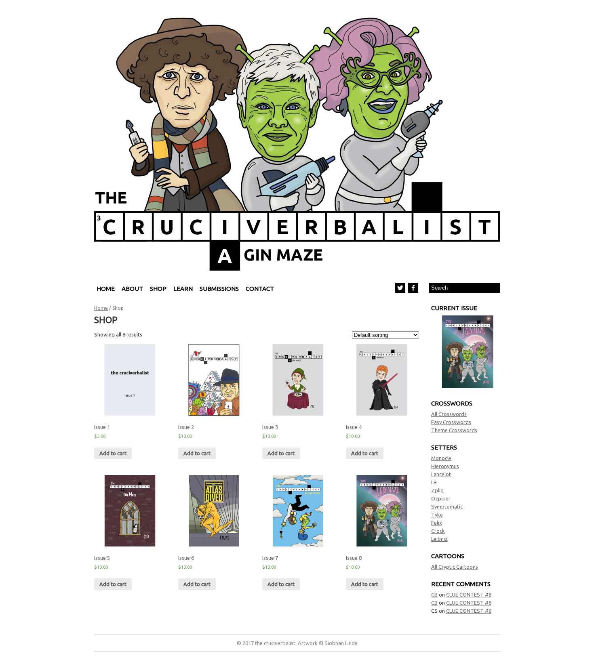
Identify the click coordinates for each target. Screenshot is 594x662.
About (132, 288)
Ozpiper (441, 498)
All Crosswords (449, 414)
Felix (436, 522)
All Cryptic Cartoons (454, 567)
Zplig (437, 490)
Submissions (219, 288)
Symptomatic (447, 506)
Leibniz (439, 539)
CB (434, 594)
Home (106, 288)
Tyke (437, 514)
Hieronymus (445, 466)
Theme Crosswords (454, 430)
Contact (260, 288)
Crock (438, 531)
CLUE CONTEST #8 (468, 594)
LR (434, 482)
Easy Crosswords (451, 422)
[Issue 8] (467, 386)
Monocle (441, 458)
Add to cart (112, 453)
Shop (158, 288)
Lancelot (441, 474)
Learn (183, 288)
